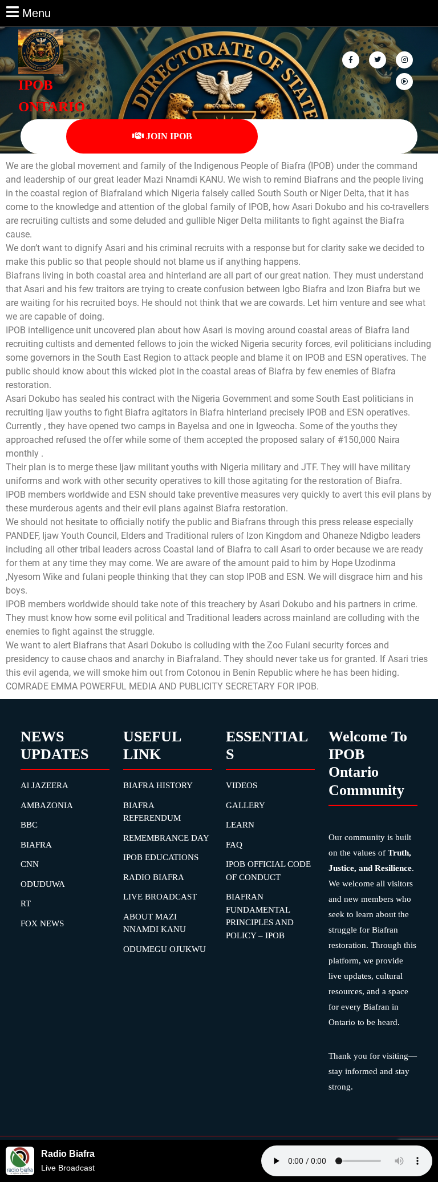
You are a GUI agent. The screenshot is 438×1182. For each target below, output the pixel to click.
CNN (30, 864)
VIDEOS (241, 785)
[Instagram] (405, 81)
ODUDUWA (43, 884)
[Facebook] (351, 59)
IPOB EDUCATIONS (160, 857)
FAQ (234, 844)
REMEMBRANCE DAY (166, 837)
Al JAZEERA (44, 785)
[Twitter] (378, 59)
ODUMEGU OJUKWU (164, 949)
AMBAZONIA (47, 805)
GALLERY (245, 805)
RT (26, 903)
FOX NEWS (42, 923)
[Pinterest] (405, 59)
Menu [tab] (36, 12)
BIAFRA (36, 844)
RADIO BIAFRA (153, 877)
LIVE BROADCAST (160, 896)
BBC (29, 824)
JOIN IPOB (169, 136)
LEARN (240, 824)
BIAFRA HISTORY (158, 785)
